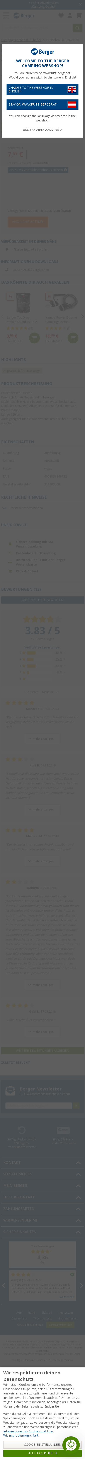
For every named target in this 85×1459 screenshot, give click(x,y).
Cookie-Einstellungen (42, 1444)
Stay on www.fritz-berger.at (33, 104)
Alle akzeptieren (42, 1453)
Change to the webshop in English (31, 89)
